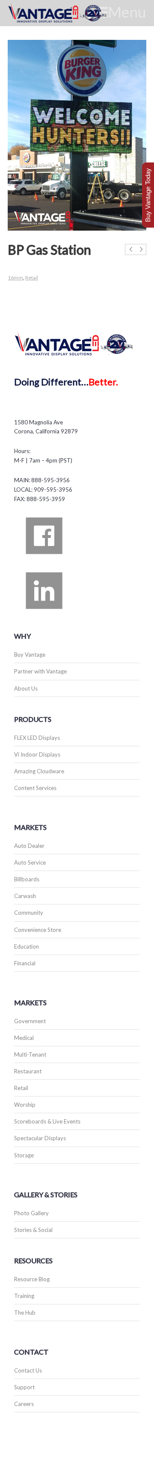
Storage (24, 1155)
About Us (26, 688)
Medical (24, 1037)
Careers (24, 1403)
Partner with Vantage (40, 671)
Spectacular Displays (40, 1138)
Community (28, 912)
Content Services (35, 787)
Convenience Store (37, 929)
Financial (25, 963)
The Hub (25, 1312)
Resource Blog (32, 1279)
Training (24, 1295)
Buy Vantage (29, 654)
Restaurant (27, 1071)
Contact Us (28, 1370)
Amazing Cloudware (39, 771)
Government (30, 1021)
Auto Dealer (29, 845)
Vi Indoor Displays (37, 754)
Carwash (25, 895)
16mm (15, 277)
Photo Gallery (31, 1213)
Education (26, 946)
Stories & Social (33, 1229)
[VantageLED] (67, 13)
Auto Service (30, 862)
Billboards (26, 879)
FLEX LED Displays (37, 737)
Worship (25, 1104)
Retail (31, 277)
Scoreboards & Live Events (47, 1121)
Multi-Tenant (30, 1054)
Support (24, 1387)
